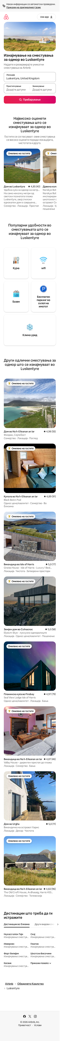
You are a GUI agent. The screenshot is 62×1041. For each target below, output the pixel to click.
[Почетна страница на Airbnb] (6, 17)
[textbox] (16, 90)
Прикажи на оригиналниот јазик (23, 7)
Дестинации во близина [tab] (17, 924)
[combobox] (29, 78)
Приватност (24, 1025)
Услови (37, 1025)
